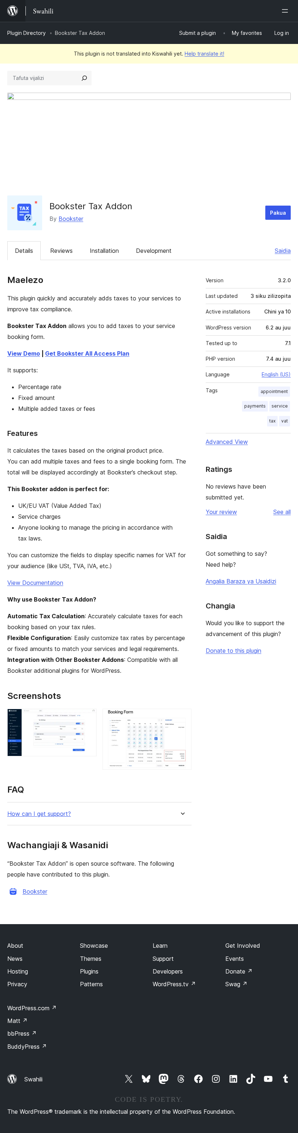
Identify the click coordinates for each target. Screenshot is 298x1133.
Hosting (17, 971)
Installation (104, 250)
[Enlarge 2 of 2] (181, 718)
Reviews (61, 250)
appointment (274, 391)
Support (163, 958)
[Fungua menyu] (286, 11)
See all (282, 511)
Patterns (91, 984)
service (279, 406)
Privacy (17, 984)
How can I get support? (39, 813)
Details (24, 250)
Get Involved (242, 945)
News (15, 958)
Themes (90, 958)
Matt (17, 1020)
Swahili (33, 1079)
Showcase (94, 945)
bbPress (22, 1033)
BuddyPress (27, 1046)
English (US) (276, 374)
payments (255, 406)
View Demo (23, 353)
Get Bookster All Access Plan (87, 353)
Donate (239, 971)
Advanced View (227, 441)
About (15, 945)
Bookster (71, 218)
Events (234, 958)
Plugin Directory (26, 33)
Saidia (283, 250)
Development (154, 250)
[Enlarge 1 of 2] (86, 718)
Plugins (89, 971)
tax (272, 421)
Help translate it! (204, 53)
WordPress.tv (174, 984)
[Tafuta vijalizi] (84, 78)
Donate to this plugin (233, 650)
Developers (168, 971)
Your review (221, 511)
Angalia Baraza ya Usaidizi (241, 581)
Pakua (278, 213)
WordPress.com (32, 1008)
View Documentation (35, 582)
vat (284, 421)
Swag (236, 984)
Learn (160, 945)
